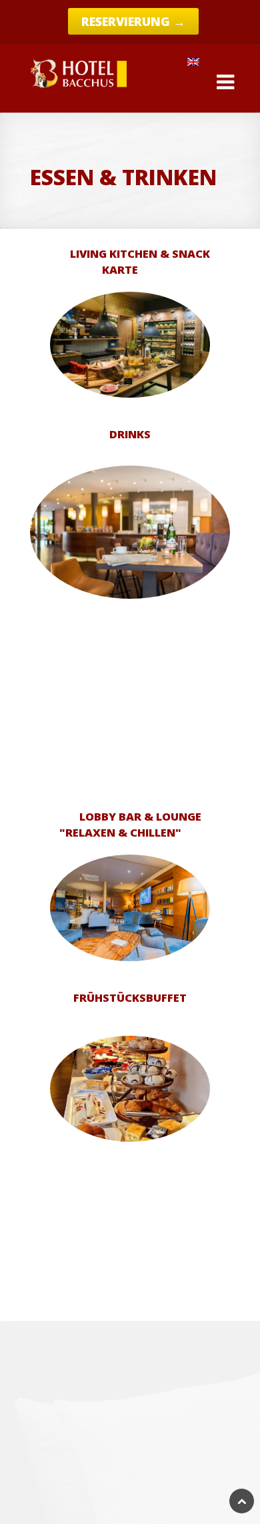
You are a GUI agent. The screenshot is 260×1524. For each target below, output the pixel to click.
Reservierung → (133, 21)
